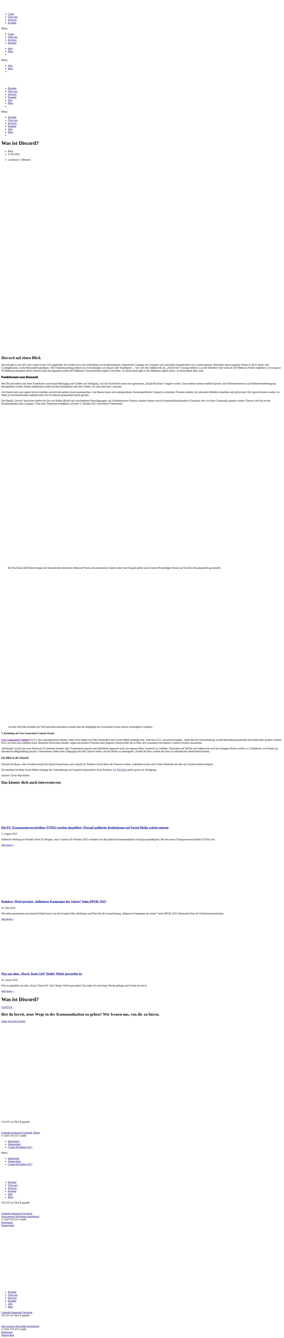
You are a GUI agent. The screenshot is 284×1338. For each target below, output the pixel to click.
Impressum (13, 1141)
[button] (142, 28)
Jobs (10, 48)
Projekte (12, 88)
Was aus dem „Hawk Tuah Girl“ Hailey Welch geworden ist (41, 973)
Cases (11, 14)
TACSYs (122, 769)
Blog (10, 51)
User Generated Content (15, 739)
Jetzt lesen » (7, 845)
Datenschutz (14, 1144)
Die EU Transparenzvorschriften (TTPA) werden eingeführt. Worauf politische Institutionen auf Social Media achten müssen (85, 827)
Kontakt (12, 22)
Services (12, 19)
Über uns (12, 16)
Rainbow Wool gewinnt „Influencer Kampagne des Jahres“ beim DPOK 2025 (53, 901)
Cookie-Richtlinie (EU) (20, 1147)
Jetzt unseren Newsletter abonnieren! (20, 1216)
